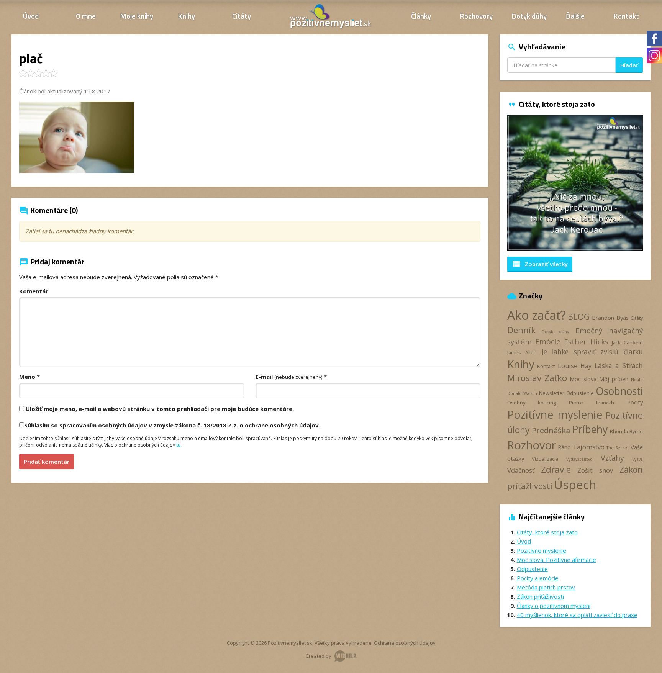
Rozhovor (531, 444)
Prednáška (551, 430)
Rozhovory (476, 15)
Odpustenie (580, 393)
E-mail (289, 376)
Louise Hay (575, 366)
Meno (27, 376)
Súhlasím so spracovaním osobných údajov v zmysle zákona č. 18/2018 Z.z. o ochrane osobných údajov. (172, 425)
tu (178, 445)
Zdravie (556, 469)
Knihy (186, 15)
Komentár (33, 291)
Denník (521, 330)
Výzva (637, 459)
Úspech (575, 484)
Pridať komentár (46, 461)
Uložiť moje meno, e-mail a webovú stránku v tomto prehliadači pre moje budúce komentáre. (160, 409)
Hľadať (629, 65)
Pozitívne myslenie (554, 414)
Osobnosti (619, 391)
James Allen (522, 352)
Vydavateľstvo (579, 459)
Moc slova (583, 379)
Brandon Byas (610, 317)
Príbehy (590, 429)
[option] (575, 183)
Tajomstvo (589, 447)
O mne (86, 15)
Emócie (547, 341)
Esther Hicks (586, 341)
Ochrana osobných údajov (405, 642)
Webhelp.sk (345, 656)
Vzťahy (612, 458)
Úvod (31, 15)
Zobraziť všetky (540, 264)
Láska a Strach (619, 365)
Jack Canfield (627, 342)
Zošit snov (595, 470)
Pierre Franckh (591, 402)
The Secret (617, 447)
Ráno (564, 447)
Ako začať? (536, 315)
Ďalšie (575, 15)
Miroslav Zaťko (537, 378)
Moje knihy (136, 15)
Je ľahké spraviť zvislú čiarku (592, 351)
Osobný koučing (531, 402)
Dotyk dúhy (529, 15)
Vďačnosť (520, 470)
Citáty (241, 15)
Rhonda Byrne (626, 431)
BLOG (579, 316)
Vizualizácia (545, 458)
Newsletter (551, 393)
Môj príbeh (613, 379)
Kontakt (626, 15)
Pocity (635, 402)
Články (421, 15)
